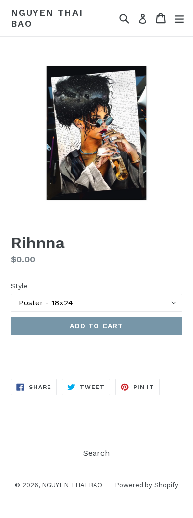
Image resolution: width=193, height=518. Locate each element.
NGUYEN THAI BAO (47, 18)
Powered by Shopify (146, 485)
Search (96, 453)
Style (19, 286)
